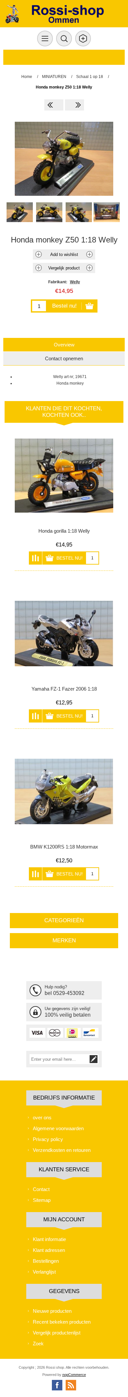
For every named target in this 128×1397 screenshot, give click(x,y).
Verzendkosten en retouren (62, 1150)
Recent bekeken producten (62, 1322)
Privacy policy (48, 1139)
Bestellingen (46, 1261)
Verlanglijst (44, 1272)
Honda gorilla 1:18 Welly (64, 531)
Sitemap (42, 1200)
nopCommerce (74, 1375)
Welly (75, 282)
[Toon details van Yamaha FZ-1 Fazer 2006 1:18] (64, 633)
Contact (41, 1189)
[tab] (64, 344)
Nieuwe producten (52, 1311)
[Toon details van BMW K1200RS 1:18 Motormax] (64, 791)
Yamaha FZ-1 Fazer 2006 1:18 (64, 689)
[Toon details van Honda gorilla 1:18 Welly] (64, 475)
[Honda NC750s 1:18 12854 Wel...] (74, 105)
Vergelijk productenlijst (56, 1332)
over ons (42, 1117)
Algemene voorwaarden (58, 1128)
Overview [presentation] (64, 344)
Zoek (38, 1343)
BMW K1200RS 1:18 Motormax (64, 847)
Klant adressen (49, 1250)
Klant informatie (49, 1239)
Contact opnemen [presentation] (64, 358)
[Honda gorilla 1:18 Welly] (53, 105)
